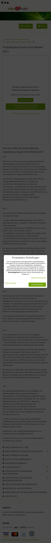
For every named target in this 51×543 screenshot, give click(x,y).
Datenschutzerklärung (38, 278)
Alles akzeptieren (37, 285)
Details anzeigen (10, 283)
